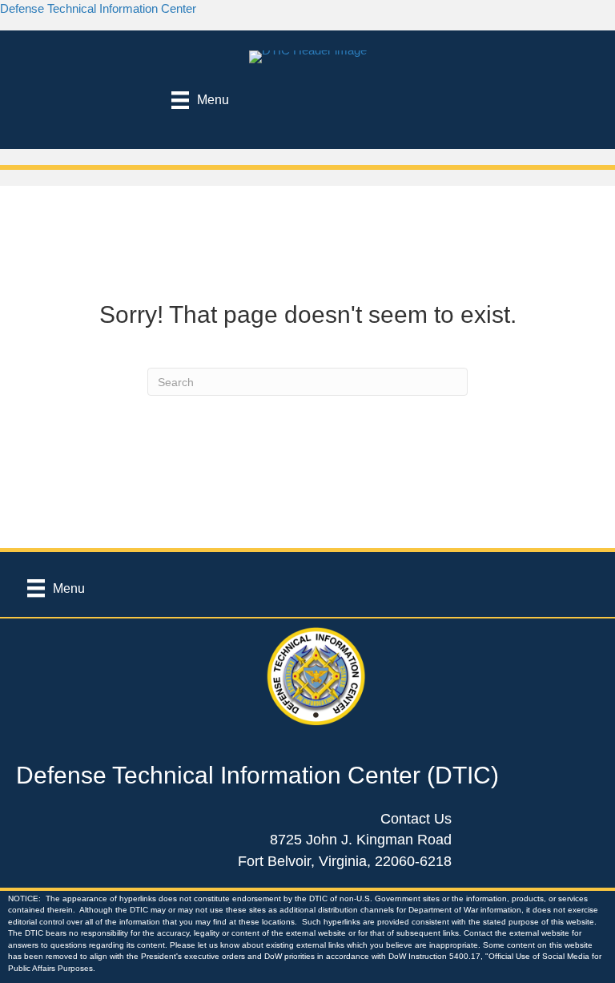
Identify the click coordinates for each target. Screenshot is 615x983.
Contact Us (416, 819)
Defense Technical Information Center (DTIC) (257, 775)
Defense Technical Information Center (98, 8)
